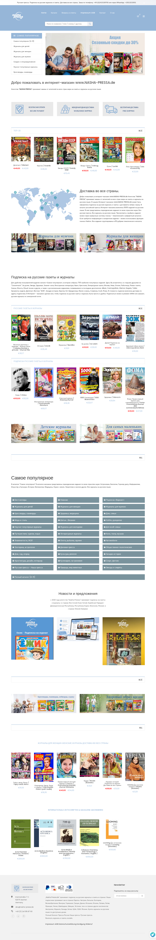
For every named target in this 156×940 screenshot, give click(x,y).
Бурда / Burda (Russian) (89, 782)
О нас (112, 13)
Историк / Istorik (43, 346)
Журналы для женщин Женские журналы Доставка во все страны (73, 743)
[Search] (90, 24)
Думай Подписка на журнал (112, 344)
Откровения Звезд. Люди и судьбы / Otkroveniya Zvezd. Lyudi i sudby (43, 787)
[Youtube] (18, 916)
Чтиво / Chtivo (21, 395)
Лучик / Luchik (112, 166)
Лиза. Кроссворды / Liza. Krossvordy (135, 167)
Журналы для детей (21, 46)
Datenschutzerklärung (68, 924)
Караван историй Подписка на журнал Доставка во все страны (112, 783)
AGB (57, 924)
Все (140, 308)
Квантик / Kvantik (44, 166)
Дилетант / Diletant (21, 165)
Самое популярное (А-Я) (24, 41)
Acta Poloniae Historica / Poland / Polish (21, 854)
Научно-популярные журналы (25, 67)
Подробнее (18, 655)
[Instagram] (23, 916)
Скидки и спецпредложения (25, 62)
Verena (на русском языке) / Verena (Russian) (135, 787)
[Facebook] (12, 916)
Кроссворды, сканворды (23, 72)
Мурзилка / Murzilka (66, 345)
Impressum (50, 924)
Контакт (102, 13)
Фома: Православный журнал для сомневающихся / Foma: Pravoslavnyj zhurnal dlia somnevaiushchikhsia (135, 403)
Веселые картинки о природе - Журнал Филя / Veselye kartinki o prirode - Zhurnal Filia (21, 347)
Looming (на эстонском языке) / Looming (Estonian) (112, 845)
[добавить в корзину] (21, 152)
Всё (140, 130)
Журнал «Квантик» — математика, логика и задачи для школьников (123, 655)
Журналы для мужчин (22, 56)
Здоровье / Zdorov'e (112, 397)
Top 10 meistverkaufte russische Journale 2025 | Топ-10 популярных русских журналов (29, 647)
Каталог (54, 13)
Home (43, 13)
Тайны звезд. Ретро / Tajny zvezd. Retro (21, 783)
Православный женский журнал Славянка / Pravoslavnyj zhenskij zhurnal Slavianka (66, 784)
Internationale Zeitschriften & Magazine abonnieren (75, 810)
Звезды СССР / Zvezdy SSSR (66, 169)
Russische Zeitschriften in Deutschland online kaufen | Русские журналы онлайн (77, 631)
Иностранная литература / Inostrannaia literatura (43, 403)
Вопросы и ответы (69, 13)
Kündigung (81, 924)
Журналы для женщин (22, 51)
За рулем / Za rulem (89, 344)
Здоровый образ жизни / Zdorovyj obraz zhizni (135, 347)
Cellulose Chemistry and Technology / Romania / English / (89, 852)
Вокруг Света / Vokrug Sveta (89, 167)
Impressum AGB (88, 13)
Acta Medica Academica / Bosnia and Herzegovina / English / (66, 852)
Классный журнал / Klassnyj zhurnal (66, 399)
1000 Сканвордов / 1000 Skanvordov (89, 398)
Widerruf (89, 924)
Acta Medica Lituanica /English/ (44, 852)
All (140, 457)
